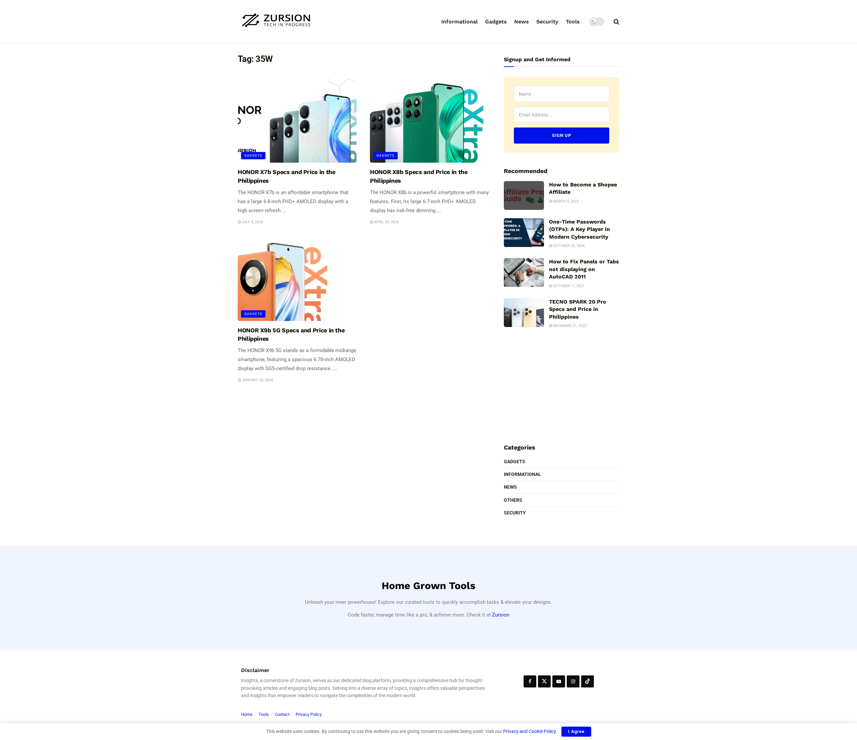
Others (513, 500)
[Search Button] (616, 21)
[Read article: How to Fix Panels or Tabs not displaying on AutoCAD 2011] (524, 272)
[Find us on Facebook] (530, 681)
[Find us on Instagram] (573, 681)
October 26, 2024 (568, 246)
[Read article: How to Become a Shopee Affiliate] (524, 195)
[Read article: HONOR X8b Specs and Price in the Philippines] (429, 120)
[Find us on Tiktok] (587, 681)
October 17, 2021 (568, 286)
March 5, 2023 (565, 201)
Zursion (500, 615)
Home (246, 714)
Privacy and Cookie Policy (529, 731)
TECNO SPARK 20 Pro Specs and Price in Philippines (577, 309)
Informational (459, 21)
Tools (573, 21)
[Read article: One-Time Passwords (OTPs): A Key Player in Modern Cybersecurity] (524, 232)
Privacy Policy (309, 714)
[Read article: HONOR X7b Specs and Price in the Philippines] (297, 120)
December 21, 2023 (569, 326)
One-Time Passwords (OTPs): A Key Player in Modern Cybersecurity (579, 229)
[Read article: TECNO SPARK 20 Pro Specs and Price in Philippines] (524, 312)
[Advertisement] (562, 385)
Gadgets (496, 21)
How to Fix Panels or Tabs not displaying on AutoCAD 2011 (584, 269)
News (521, 21)
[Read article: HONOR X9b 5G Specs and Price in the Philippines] (297, 278)
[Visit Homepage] (276, 21)
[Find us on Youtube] (558, 681)
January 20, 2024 (257, 380)
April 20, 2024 (386, 222)
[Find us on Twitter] (544, 681)
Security (547, 21)
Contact (282, 714)
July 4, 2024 (252, 222)
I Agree (576, 731)
